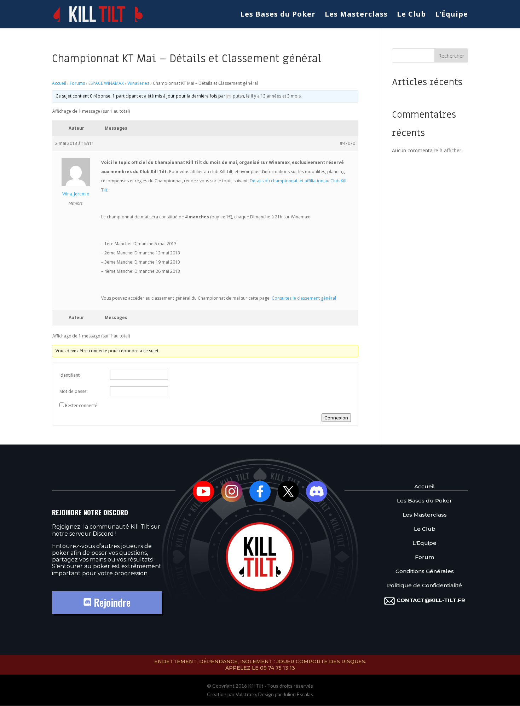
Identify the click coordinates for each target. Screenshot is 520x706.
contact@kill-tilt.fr (431, 600)
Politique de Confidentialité (424, 585)
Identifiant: (70, 375)
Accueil (59, 83)
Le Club (411, 15)
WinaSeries (138, 83)
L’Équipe (451, 15)
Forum (424, 557)
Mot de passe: (73, 391)
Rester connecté (81, 405)
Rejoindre (111, 602)
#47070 (347, 143)
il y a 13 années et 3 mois (276, 96)
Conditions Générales (424, 571)
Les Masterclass (356, 15)
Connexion (336, 417)
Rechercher (451, 55)
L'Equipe (424, 543)
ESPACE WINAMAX (106, 83)
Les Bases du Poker (278, 15)
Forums (77, 83)
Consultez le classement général (304, 298)
